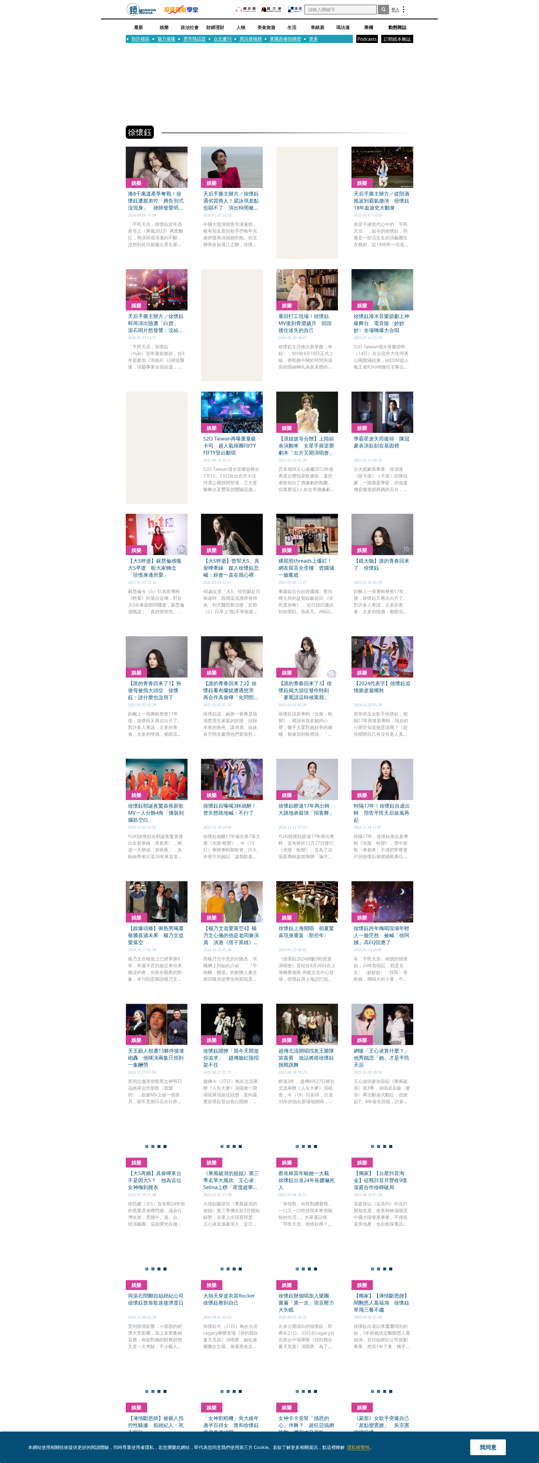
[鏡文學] (272, 9)
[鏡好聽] (245, 9)
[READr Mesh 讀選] (295, 9)
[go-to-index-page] (141, 9)
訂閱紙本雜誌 (397, 39)
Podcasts (367, 39)
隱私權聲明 (358, 1447)
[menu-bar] (403, 9)
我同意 (488, 1447)
